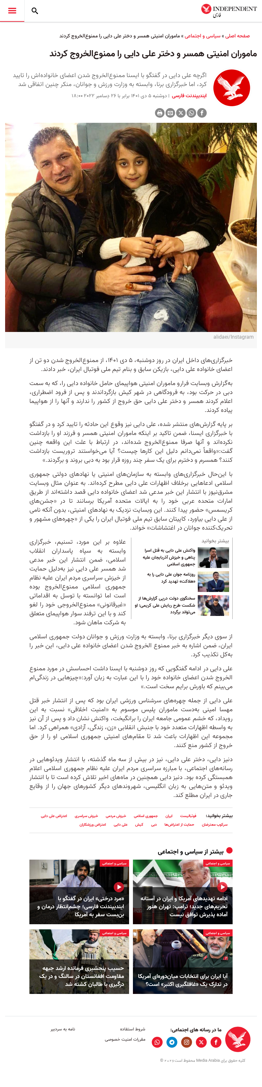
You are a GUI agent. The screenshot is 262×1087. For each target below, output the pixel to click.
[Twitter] (181, 113)
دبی (154, 825)
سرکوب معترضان (214, 825)
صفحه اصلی (237, 36)
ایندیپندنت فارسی (189, 96)
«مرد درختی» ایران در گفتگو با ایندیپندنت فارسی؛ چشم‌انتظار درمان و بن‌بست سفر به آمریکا (80, 907)
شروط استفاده (132, 1029)
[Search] (35, 11)
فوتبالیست (188, 816)
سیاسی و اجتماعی (202, 36)
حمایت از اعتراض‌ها (179, 825)
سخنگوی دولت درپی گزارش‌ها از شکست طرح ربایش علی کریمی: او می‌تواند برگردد (165, 605)
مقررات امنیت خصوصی (125, 1039)
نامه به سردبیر (62, 1029)
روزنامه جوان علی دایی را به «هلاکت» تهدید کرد (171, 578)
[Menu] (12, 11)
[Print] (160, 113)
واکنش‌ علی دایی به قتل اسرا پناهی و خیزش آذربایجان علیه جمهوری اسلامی (169, 557)
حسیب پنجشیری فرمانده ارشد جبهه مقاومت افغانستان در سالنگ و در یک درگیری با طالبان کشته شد (81, 977)
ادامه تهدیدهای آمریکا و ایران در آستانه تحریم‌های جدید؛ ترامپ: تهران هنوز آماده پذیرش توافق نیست (184, 907)
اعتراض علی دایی (54, 816)
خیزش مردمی (116, 816)
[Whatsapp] (191, 113)
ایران (169, 816)
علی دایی (120, 825)
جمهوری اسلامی (146, 816)
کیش (139, 825)
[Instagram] (186, 1042)
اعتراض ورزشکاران (93, 825)
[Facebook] (202, 113)
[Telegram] (171, 1042)
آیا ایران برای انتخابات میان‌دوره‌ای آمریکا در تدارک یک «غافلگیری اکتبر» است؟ (182, 981)
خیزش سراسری (86, 816)
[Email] (170, 113)
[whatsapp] (157, 1042)
